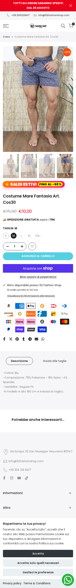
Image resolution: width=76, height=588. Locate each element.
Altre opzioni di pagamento (38, 277)
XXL (37, 236)
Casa (6, 37)
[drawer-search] (63, 26)
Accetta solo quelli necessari (38, 563)
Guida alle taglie (55, 361)
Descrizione (19, 361)
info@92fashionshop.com (53, 15)
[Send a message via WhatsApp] (68, 580)
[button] (32, 246)
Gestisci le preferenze (38, 572)
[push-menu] (6, 26)
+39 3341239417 (20, 15)
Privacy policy (12, 583)
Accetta (38, 554)
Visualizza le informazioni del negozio (31, 296)
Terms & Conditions (36, 583)
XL (29, 236)
